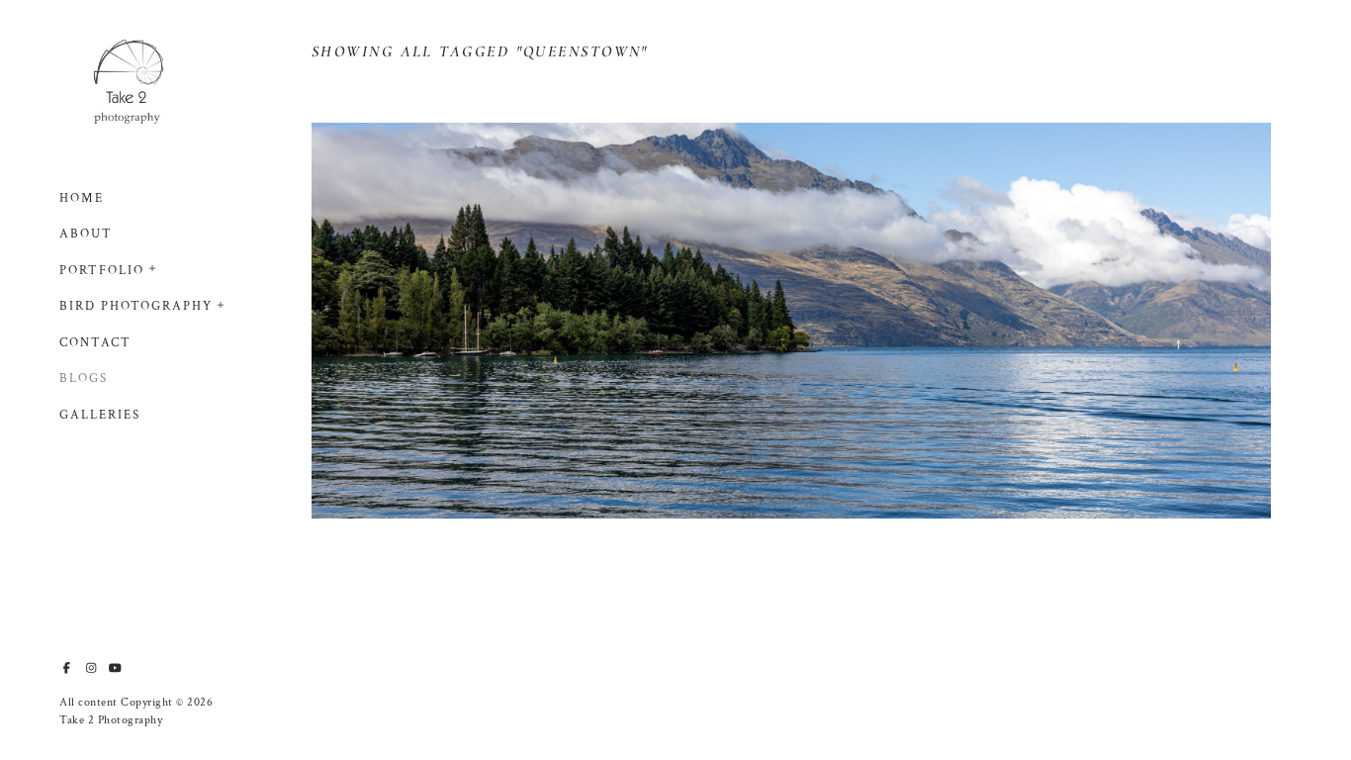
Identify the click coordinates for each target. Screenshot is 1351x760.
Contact (95, 342)
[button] (153, 266)
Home (81, 198)
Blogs (83, 378)
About (86, 234)
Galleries (99, 415)
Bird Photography (136, 306)
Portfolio (101, 270)
